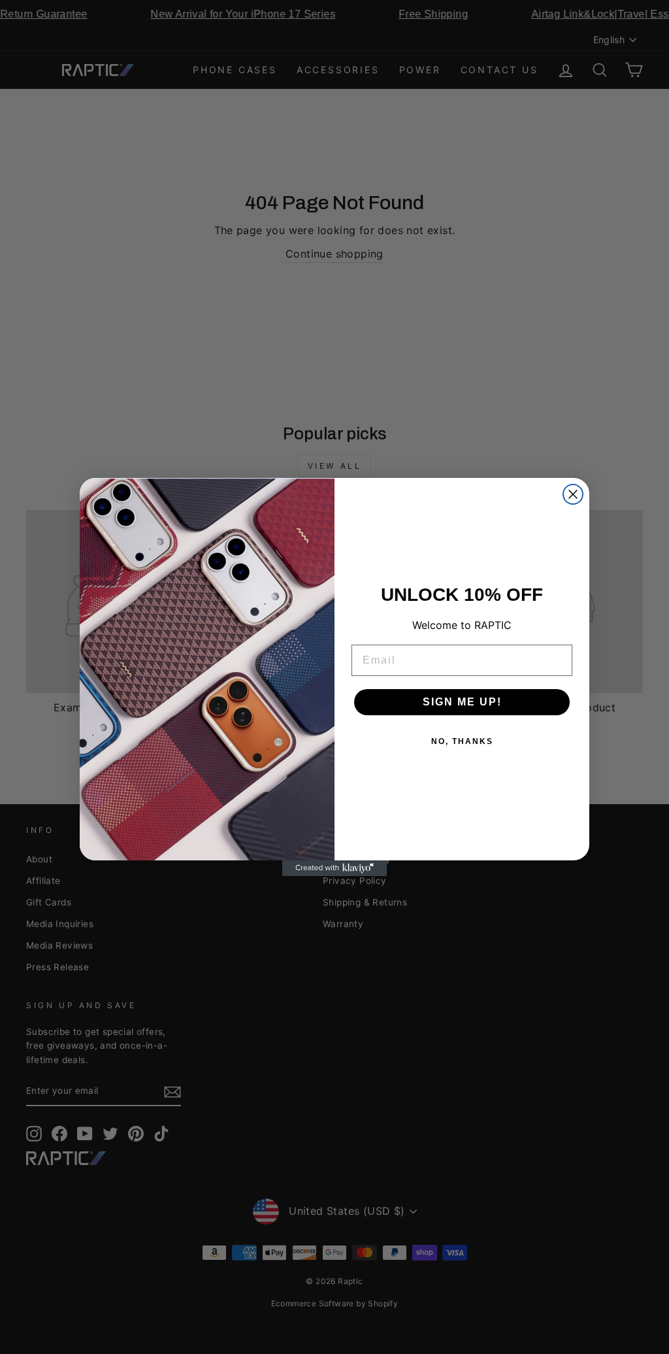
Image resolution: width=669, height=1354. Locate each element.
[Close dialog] (573, 494)
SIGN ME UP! (462, 701)
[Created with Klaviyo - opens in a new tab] (334, 868)
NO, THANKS (462, 741)
